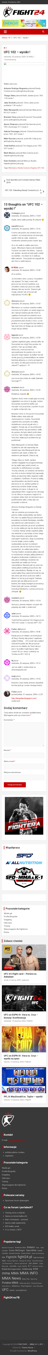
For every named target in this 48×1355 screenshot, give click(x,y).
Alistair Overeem (8, 1247)
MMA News (11, 1278)
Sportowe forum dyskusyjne (17, 1200)
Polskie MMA (10, 1282)
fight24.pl (25, 1257)
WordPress (32, 1351)
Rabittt (30, 1021)
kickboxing (27, 1269)
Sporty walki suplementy (15, 1223)
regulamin (9, 1156)
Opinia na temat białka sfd (16, 1216)
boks (37, 1247)
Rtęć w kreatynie (12, 1219)
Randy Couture (24, 168)
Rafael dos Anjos (25, 1283)
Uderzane (8, 923)
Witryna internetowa (12, 772)
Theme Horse (27, 1347)
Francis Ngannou (12, 1261)
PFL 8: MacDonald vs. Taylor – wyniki (23, 1096)
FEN (3, 1257)
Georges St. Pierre (25, 1261)
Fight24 (11, 1257)
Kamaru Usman (38, 1266)
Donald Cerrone (14, 1253)
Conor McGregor (17, 1250)
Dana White (31, 1250)
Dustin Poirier (26, 1253)
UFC (5, 1290)
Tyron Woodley (38, 1286)
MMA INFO (29, 1273)
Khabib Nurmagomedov (11, 1269)
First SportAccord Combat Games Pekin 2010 (23, 181)
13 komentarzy (10, 60)
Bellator (31, 1247)
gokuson (25, 980)
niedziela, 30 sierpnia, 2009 (15, 57)
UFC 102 (41, 168)
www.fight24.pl (21, 1290)
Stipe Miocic (6, 1286)
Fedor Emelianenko (38, 1253)
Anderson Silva (20, 1247)
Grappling (8, 920)
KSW (35, 1269)
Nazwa (7, 750)
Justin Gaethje (22, 1266)
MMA (15, 1273)
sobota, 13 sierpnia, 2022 (14, 1062)
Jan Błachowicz (7, 1263)
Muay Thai (25, 1279)
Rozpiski (8, 968)
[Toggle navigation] (5, 32)
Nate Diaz (34, 1279)
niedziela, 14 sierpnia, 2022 (15, 1021)
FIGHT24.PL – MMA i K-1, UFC (30, 1344)
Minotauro (13, 168)
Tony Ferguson (26, 1286)
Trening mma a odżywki (15, 1213)
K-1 (5, 48)
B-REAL (30, 57)
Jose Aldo (12, 1266)
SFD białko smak (12, 1226)
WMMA (12, 1290)
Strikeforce (16, 1286)
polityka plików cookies (14, 1152)
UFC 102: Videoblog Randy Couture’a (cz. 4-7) (23, 191)
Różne (6, 932)
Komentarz (9, 720)
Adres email (9, 761)
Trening (7, 926)
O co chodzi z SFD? (13, 1230)
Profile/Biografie (10, 916)
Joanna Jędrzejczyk (20, 1263)
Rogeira (33, 168)
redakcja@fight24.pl (16, 1140)
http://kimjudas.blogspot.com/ (24, 698)
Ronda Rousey (36, 1283)
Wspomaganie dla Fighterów (16, 929)
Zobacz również (13, 940)
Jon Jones (33, 1263)
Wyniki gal (8, 913)
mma (6, 1273)
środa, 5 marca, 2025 (12, 980)
